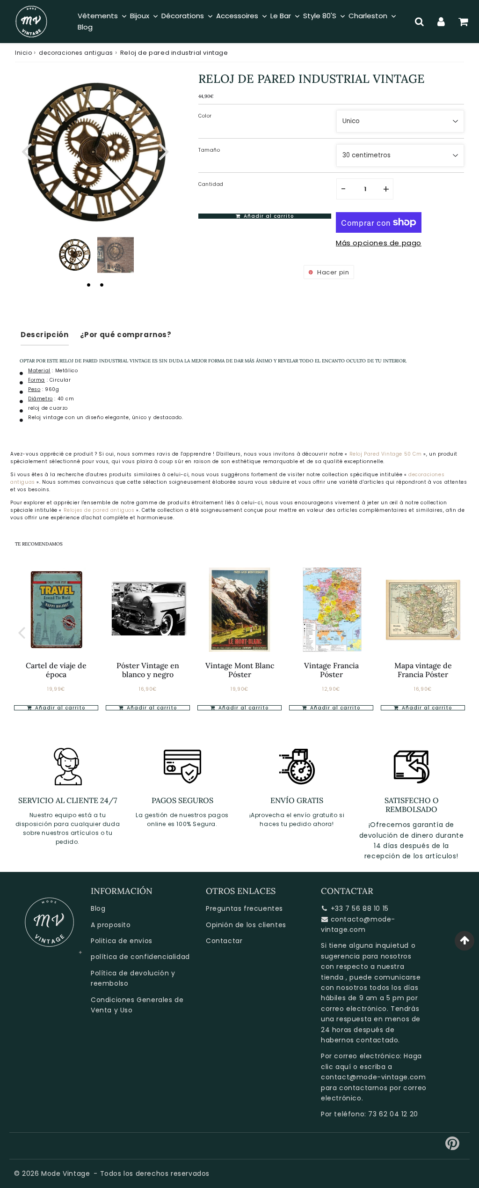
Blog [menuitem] (85, 27)
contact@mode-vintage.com (373, 1077)
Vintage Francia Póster (331, 670)
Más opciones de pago (378, 243)
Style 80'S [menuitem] (319, 16)
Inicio (23, 53)
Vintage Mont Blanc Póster (239, 670)
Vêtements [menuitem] (98, 16)
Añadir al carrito (151, 707)
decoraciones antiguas (76, 53)
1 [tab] (88, 284)
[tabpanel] (74, 254)
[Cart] (463, 21)
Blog (98, 908)
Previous (26, 150)
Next (163, 150)
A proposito (111, 925)
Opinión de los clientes (246, 925)
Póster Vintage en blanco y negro (147, 670)
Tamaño (209, 150)
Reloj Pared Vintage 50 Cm (385, 453)
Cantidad (211, 184)
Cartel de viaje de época (56, 670)
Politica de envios (121, 940)
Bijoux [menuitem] (139, 16)
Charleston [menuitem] (367, 16)
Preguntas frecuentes (244, 908)
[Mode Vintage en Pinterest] (452, 1146)
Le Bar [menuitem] (280, 16)
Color (205, 115)
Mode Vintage (65, 1173)
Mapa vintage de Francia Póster (423, 670)
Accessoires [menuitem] (237, 16)
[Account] (441, 21)
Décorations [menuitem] (182, 16)
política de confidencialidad (140, 956)
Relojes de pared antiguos (100, 510)
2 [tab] (101, 284)
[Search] (419, 21)
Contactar (224, 940)
